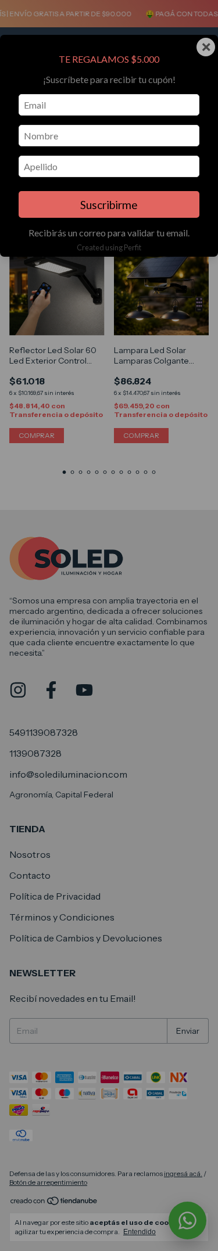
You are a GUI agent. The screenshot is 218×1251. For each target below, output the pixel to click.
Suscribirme (109, 204)
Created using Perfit (109, 247)
